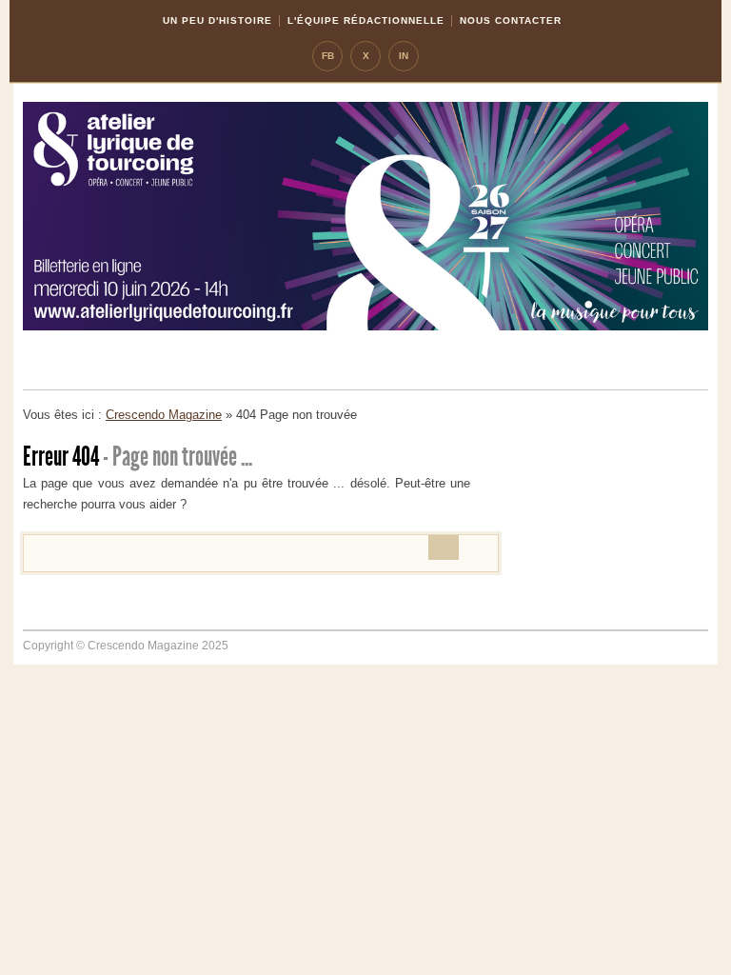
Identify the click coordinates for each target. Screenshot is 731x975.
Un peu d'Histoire (217, 20)
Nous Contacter (511, 20)
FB (328, 55)
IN (403, 55)
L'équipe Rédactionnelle (366, 20)
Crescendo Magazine (164, 415)
